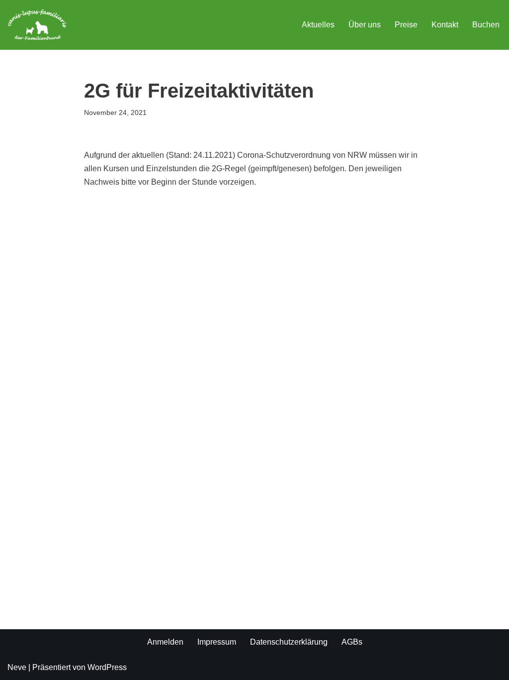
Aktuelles (318, 24)
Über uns (364, 24)
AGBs (351, 642)
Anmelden (165, 642)
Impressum (216, 642)
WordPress (107, 667)
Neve (16, 667)
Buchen (486, 24)
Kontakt (444, 24)
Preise (406, 24)
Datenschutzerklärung (289, 642)
